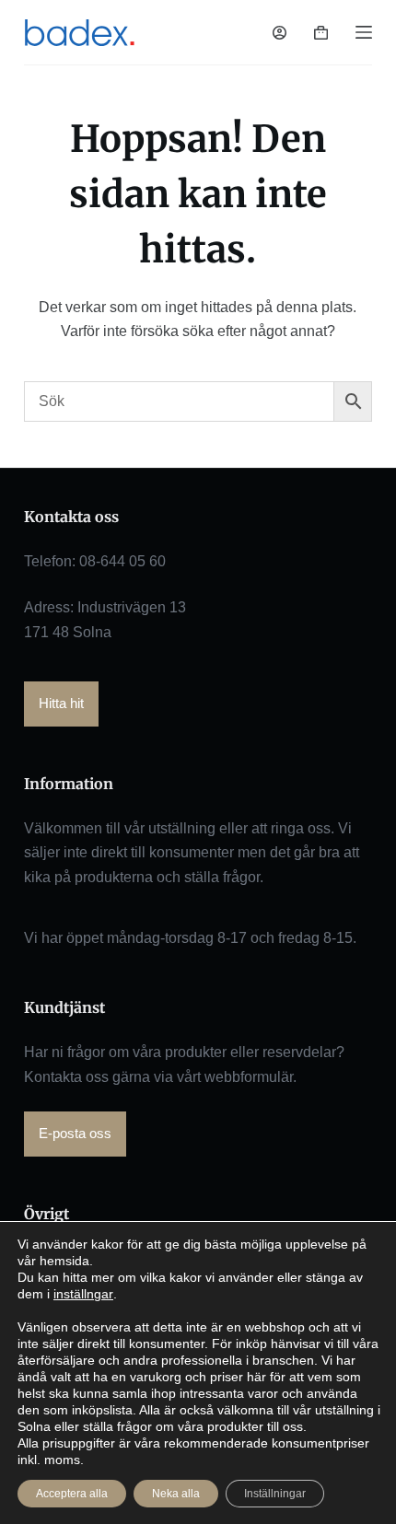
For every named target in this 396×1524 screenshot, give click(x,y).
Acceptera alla (72, 1493)
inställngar (83, 1293)
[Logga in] (279, 33)
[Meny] (363, 32)
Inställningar (275, 1493)
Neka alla (176, 1493)
